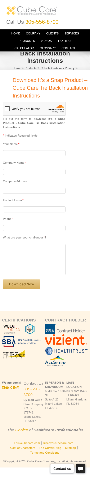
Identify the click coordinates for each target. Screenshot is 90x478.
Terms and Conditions (44, 452)
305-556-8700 (41, 22)
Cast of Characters (22, 447)
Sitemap (70, 447)
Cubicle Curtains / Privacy (58, 68)
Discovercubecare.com (58, 443)
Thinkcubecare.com (27, 443)
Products (30, 68)
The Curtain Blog (50, 447)
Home (17, 68)
